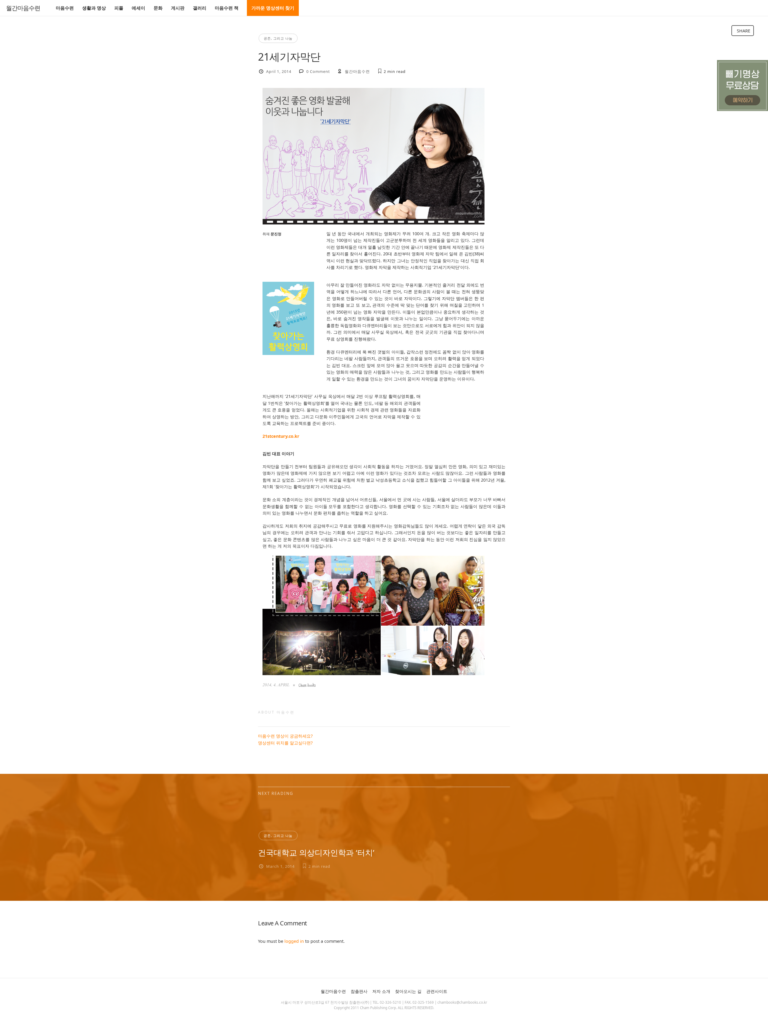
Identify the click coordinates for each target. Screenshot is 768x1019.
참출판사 (359, 991)
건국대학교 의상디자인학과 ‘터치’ (316, 852)
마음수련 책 (226, 8)
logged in (294, 941)
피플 (118, 8)
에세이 (138, 8)
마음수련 (65, 8)
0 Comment (318, 71)
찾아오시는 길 (408, 991)
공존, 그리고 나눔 (278, 38)
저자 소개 (381, 991)
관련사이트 (436, 991)
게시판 (177, 8)
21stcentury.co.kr (280, 436)
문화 (158, 8)
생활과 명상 (94, 8)
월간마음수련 (23, 8)
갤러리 (199, 8)
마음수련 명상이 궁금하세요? (285, 736)
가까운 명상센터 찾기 (272, 8)
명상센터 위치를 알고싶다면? (285, 743)
